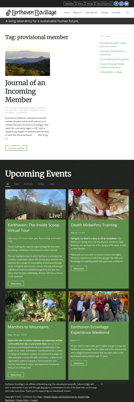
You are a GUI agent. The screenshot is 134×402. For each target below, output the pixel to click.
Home (66, 12)
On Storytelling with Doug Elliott (114, 59)
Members (10, 112)
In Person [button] (28, 183)
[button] (127, 12)
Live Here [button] (116, 12)
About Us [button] (77, 12)
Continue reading (16, 148)
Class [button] (16, 183)
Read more (16, 283)
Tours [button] (52, 183)
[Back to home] (31, 12)
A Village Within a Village (111, 72)
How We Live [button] (91, 12)
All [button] (8, 183)
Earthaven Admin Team (30, 108)
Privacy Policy (22, 400)
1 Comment (22, 112)
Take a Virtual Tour (104, 3)
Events (80, 3)
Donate (90, 3)
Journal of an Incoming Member (25, 91)
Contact (34, 400)
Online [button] (41, 183)
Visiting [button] (104, 12)
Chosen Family (39, 110)
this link (44, 387)
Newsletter (69, 3)
